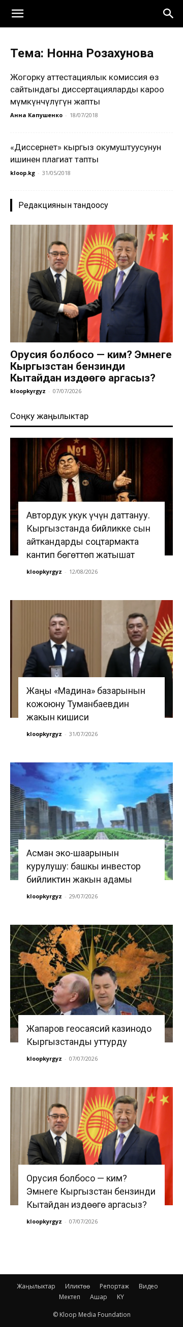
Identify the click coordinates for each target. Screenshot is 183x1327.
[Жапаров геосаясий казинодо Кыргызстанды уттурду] (91, 983)
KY (120, 1297)
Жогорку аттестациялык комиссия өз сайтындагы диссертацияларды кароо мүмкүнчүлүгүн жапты (87, 89)
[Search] (169, 13)
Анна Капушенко (36, 115)
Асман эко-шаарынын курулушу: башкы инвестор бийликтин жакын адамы (83, 866)
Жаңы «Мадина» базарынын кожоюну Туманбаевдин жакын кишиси (85, 703)
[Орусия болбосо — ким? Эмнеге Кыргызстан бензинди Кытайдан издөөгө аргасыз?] (91, 283)
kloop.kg (22, 173)
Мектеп (69, 1297)
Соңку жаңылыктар (49, 416)
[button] (17, 13)
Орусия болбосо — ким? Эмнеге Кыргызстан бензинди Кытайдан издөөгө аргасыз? (91, 366)
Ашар (98, 1297)
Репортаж (114, 1286)
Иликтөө (77, 1286)
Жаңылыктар (36, 1286)
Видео (148, 1286)
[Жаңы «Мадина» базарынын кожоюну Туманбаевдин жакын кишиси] (91, 659)
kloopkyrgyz (28, 391)
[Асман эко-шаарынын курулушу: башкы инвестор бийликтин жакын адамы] (91, 821)
